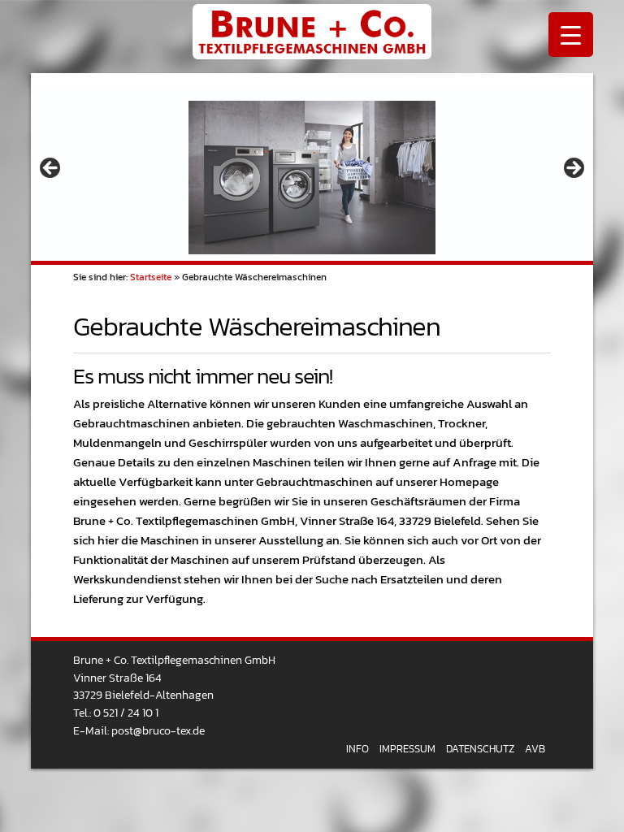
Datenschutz (480, 748)
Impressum (407, 748)
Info (357, 748)
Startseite (150, 277)
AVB (535, 748)
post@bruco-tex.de (158, 730)
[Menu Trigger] (570, 34)
